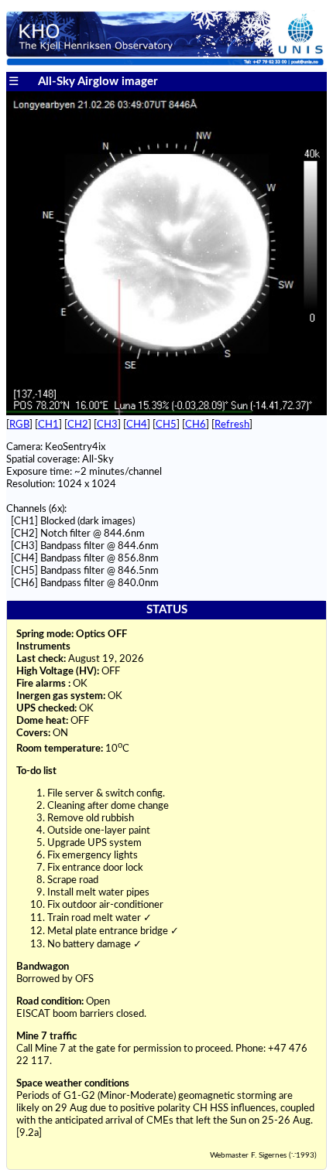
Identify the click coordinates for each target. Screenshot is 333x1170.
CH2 (77, 425)
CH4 (136, 425)
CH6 (195, 425)
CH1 (48, 425)
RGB (19, 425)
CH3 (107, 425)
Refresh (232, 425)
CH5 (166, 425)
